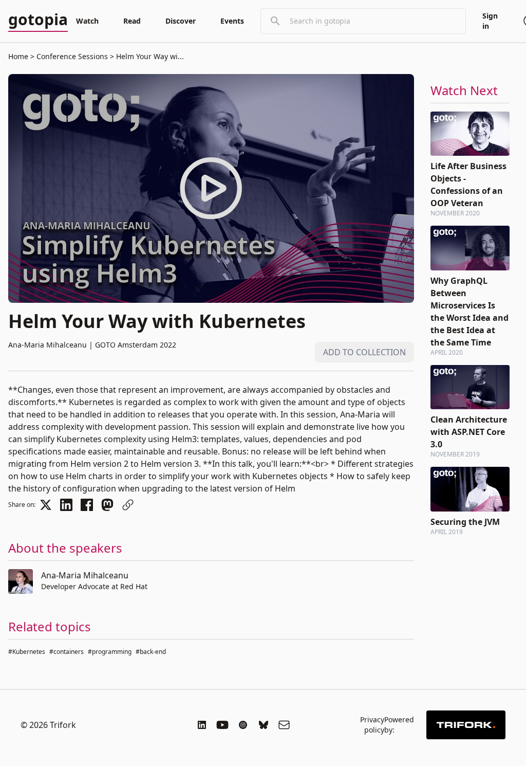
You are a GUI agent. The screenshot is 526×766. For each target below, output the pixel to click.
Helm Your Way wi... (149, 56)
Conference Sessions (72, 56)
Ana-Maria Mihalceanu (84, 575)
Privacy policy (372, 725)
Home (18, 56)
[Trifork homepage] (465, 724)
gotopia (38, 20)
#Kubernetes (26, 651)
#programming (110, 651)
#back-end (151, 651)
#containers (66, 651)
